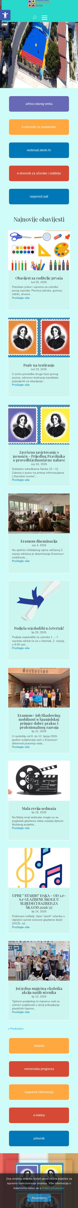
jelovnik (39, 1138)
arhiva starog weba (39, 103)
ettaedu (39, 1045)
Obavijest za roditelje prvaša (39, 278)
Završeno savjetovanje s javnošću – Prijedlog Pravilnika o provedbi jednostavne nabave (39, 456)
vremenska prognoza (39, 1069)
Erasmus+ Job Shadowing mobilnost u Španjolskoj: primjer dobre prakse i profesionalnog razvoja (39, 721)
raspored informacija (39, 1092)
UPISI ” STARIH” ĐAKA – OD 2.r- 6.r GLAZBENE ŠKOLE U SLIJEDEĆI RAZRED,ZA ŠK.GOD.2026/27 (39, 901)
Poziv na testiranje (39, 365)
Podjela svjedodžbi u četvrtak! (39, 628)
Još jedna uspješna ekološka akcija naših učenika (39, 990)
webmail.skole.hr (39, 150)
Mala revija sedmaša (39, 808)
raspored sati (39, 196)
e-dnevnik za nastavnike (39, 127)
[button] (5, 15)
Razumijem (39, 1197)
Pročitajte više (21, 297)
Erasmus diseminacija (39, 541)
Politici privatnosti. (53, 1188)
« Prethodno (15, 1028)
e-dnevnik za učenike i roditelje (39, 173)
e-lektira (39, 1115)
